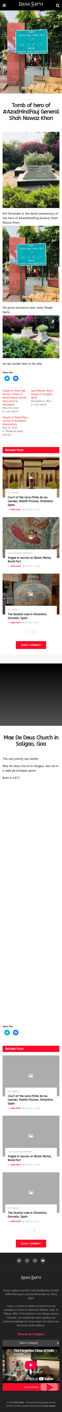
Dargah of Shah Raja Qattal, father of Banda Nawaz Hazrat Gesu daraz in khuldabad (14, 397)
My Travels (13, 493)
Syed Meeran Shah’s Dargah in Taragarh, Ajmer (42, 394)
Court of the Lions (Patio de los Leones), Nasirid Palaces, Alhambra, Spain (31, 501)
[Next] (34, 631)
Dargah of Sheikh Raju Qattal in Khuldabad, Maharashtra (15, 421)
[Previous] (27, 631)
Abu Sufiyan (50, 1405)
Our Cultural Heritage (20, 553)
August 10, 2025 (32, 509)
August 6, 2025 (31, 622)
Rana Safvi (16, 509)
